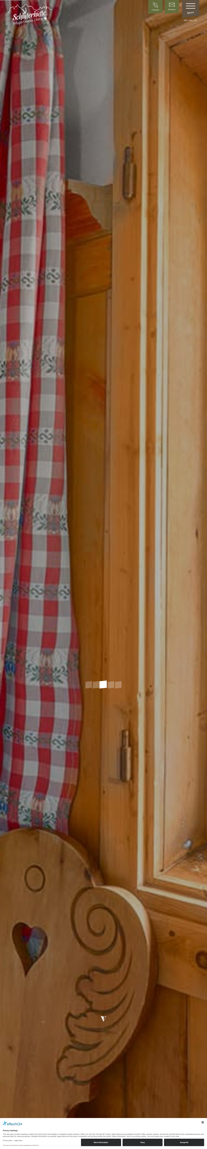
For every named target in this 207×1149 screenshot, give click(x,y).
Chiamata (155, 10)
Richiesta (171, 9)
